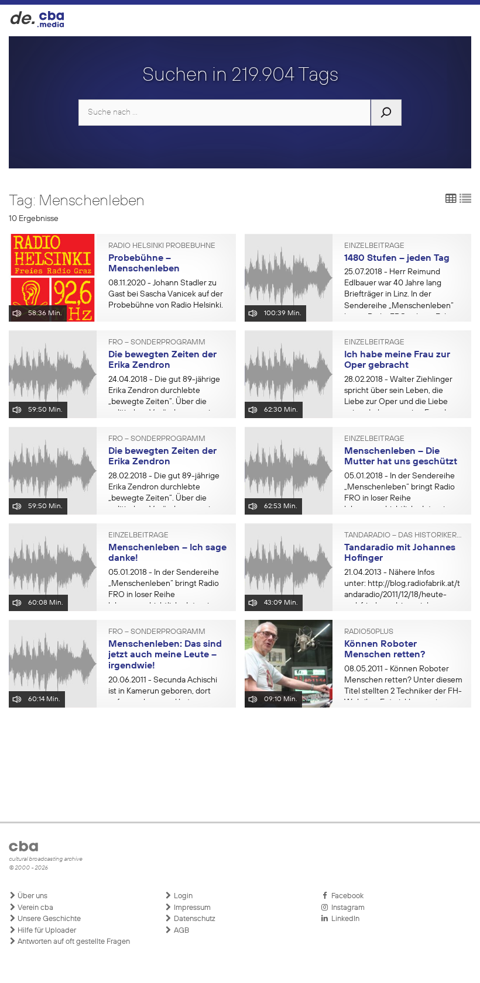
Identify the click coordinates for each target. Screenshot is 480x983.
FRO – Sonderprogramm (156, 342)
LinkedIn (343, 919)
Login (182, 896)
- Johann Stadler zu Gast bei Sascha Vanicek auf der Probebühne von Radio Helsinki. (165, 294)
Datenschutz (193, 919)
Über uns (31, 896)
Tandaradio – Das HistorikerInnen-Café (403, 535)
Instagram (346, 908)
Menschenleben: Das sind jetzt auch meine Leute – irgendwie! (165, 655)
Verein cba (34, 908)
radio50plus (368, 632)
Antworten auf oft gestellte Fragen (73, 942)
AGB (180, 930)
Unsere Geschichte (48, 919)
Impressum (191, 908)
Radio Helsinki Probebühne (161, 246)
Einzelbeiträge (374, 246)
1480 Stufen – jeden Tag (397, 258)
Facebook (346, 896)
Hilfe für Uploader (46, 930)
